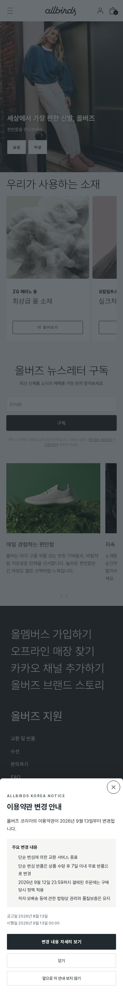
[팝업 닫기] (113, 787)
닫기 (61, 960)
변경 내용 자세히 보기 (62, 942)
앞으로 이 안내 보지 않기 (61, 978)
